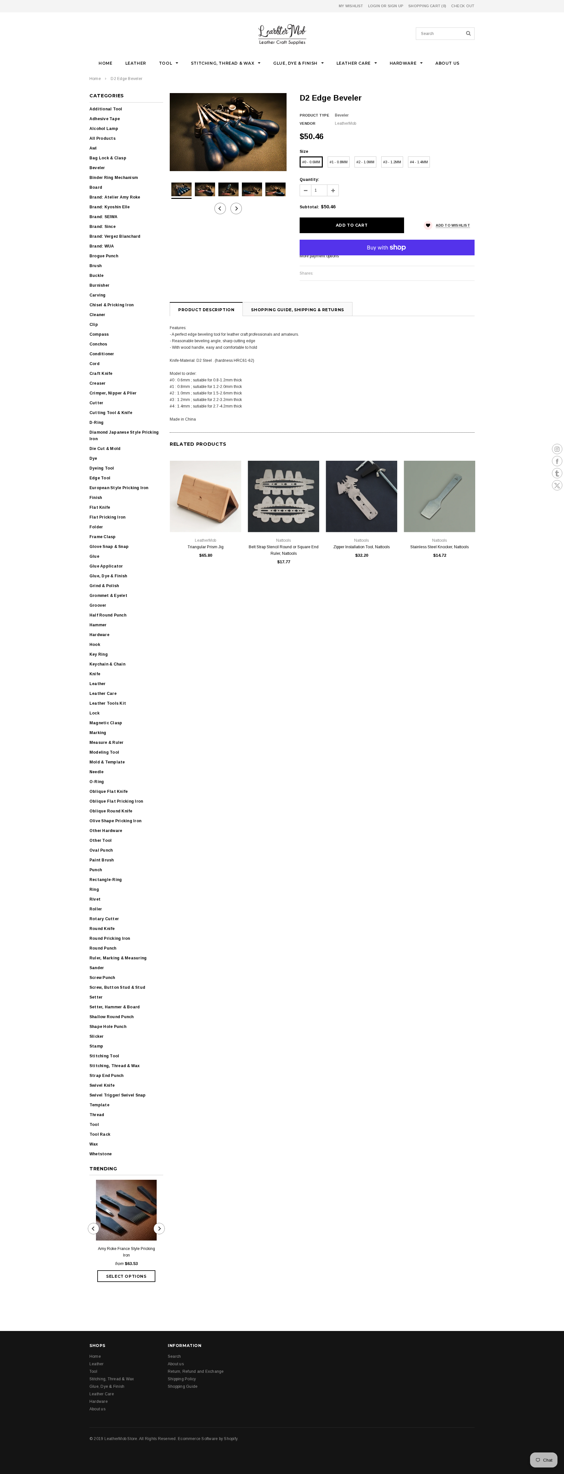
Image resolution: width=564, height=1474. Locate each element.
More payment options (319, 256)
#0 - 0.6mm (311, 162)
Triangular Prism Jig (206, 547)
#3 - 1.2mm (392, 162)
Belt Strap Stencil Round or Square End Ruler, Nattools (284, 550)
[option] (228, 132)
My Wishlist (351, 6)
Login (374, 6)
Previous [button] (220, 208)
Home (95, 78)
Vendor (307, 123)
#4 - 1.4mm (419, 162)
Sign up (396, 6)
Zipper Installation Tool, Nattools (361, 547)
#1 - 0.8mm (339, 162)
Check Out (463, 6)
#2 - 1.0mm (365, 162)
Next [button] (236, 208)
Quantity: (309, 179)
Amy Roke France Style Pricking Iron (126, 1252)
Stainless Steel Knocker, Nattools (439, 547)
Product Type (314, 115)
